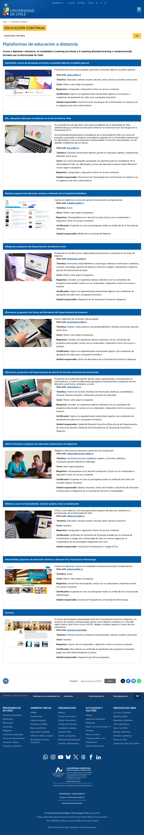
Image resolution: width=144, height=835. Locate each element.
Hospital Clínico (64, 732)
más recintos (102, 817)
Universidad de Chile (61, 827)
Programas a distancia (12, 746)
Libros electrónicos (121, 724)
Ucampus (127, 712)
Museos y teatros (93, 734)
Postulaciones (36, 716)
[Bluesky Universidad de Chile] (68, 757)
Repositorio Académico (123, 720)
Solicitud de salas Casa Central (126, 743)
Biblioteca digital (120, 716)
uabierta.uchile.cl (76, 515)
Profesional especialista (13, 734)
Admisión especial (38, 720)
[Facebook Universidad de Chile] (90, 757)
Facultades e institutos (67, 728)
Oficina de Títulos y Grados (42, 735)
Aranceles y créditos (39, 724)
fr (101, 3)
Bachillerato (8, 719)
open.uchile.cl (74, 74)
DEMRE (33, 712)
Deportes (90, 730)
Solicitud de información (72, 803)
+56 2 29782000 (52, 821)
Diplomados (8, 723)
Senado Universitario (67, 720)
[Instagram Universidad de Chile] (53, 757)
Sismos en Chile (120, 739)
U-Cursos (71, 3)
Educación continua (19, 22)
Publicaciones (91, 742)
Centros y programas (67, 735)
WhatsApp (139, 681)
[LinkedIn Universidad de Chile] (98, 757)
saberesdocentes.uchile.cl (80, 453)
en (97, 3)
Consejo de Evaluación (67, 724)
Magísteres (7, 730)
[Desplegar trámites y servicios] (137, 696)
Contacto (94, 821)
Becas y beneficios (38, 728)
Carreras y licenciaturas (12, 715)
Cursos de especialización (14, 738)
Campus (39, 817)
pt (105, 3)
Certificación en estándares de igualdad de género (72, 785)
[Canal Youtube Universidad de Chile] (60, 757)
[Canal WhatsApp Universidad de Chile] (45, 757)
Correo (90, 3)
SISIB (50, 827)
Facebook (128, 681)
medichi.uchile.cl (75, 203)
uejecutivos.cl (74, 386)
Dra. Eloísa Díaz (70, 817)
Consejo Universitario (67, 716)
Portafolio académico (122, 735)
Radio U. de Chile (93, 726)
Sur (95, 817)
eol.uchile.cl (73, 147)
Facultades (56, 3)
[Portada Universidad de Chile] (19, 8)
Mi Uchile (81, 3)
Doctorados (8, 726)
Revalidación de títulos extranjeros (40, 741)
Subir (6, 681)
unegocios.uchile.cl (76, 258)
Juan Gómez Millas (84, 817)
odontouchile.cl (75, 569)
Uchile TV (106, 726)
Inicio (5, 22)
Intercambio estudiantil (40, 732)
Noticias (89, 715)
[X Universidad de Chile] (75, 757)
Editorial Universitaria (95, 746)
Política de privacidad (87, 827)
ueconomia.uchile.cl (77, 322)
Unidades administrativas (68, 743)
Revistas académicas (121, 732)
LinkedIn (133, 681)
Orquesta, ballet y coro (95, 738)
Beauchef (59, 817)
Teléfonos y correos (68, 821)
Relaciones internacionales (69, 739)
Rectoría (61, 712)
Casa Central (95, 813)
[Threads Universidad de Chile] (83, 757)
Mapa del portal (83, 821)
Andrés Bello (49, 817)
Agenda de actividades (95, 719)
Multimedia (90, 723)
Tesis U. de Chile (120, 728)
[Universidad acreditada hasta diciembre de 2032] (72, 774)
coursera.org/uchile (77, 630)
